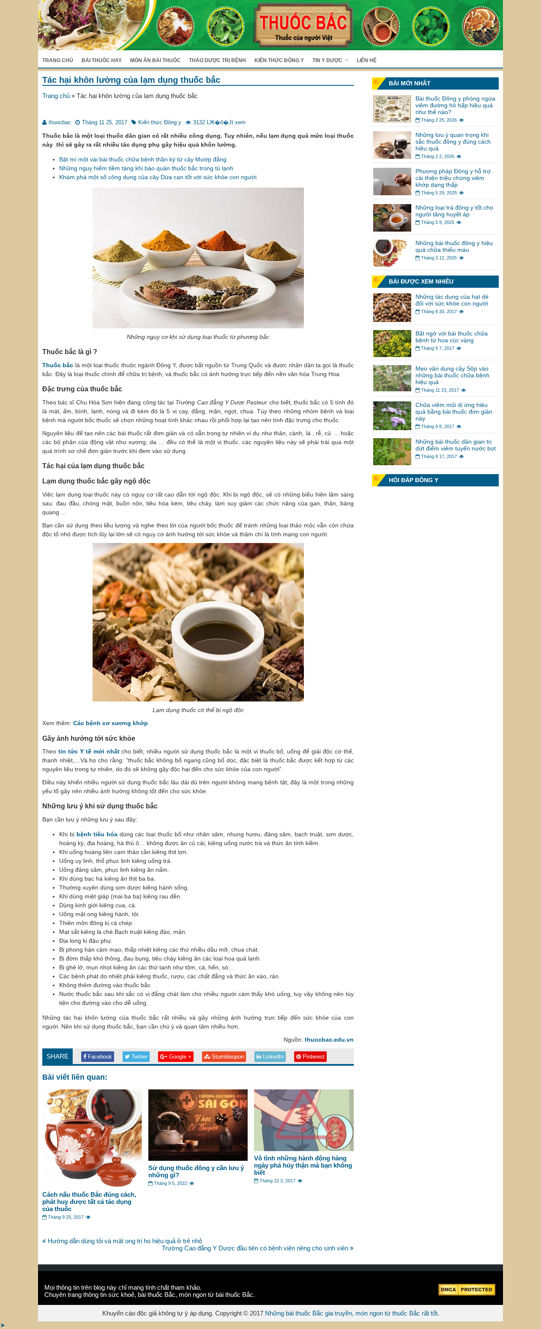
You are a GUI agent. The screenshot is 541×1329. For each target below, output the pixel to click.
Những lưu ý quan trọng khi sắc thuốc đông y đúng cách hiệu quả (453, 141)
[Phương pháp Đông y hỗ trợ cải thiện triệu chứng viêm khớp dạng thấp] (392, 192)
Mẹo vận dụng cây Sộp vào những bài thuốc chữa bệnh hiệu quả (452, 375)
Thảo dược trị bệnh (217, 60)
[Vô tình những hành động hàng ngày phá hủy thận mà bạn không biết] (304, 1148)
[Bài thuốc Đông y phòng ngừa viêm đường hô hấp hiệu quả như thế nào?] (392, 120)
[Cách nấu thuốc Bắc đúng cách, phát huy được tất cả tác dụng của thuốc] (92, 1185)
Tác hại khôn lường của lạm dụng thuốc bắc (131, 80)
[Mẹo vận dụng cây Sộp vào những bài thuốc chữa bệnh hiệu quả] (392, 389)
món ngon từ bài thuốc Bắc (216, 1294)
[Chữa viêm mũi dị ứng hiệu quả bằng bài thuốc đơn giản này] (392, 427)
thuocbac (60, 122)
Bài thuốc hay (102, 60)
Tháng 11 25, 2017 (104, 122)
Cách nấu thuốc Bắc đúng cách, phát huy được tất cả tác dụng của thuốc (89, 1201)
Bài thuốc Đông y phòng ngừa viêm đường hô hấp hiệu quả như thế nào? (455, 105)
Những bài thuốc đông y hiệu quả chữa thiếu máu (454, 246)
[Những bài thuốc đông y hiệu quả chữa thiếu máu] (392, 264)
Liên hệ (367, 60)
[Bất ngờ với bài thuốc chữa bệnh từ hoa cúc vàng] (392, 354)
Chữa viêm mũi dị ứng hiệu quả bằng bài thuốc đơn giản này (453, 411)
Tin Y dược (327, 60)
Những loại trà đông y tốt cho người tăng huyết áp (454, 211)
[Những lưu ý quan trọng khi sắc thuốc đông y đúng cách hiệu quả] (392, 156)
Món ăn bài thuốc (155, 60)
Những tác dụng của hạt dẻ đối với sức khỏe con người (452, 300)
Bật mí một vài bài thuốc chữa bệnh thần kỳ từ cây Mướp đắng (143, 159)
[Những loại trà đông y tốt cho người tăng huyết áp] (392, 229)
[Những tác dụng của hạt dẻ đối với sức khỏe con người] (392, 319)
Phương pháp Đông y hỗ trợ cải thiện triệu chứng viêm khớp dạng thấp (453, 178)
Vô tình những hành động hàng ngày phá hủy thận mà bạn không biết (303, 1165)
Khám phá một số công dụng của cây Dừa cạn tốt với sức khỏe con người (158, 177)
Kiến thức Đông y (279, 60)
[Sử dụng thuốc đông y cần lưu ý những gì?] (198, 1158)
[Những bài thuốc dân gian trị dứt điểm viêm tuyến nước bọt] (392, 463)
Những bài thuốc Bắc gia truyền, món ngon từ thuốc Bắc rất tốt (351, 1313)
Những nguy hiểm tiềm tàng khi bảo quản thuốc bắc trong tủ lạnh (146, 168)
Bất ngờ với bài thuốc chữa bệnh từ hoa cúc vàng (451, 337)
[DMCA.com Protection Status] (466, 1293)
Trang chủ (57, 60)
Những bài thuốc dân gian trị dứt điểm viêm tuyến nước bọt (455, 445)
